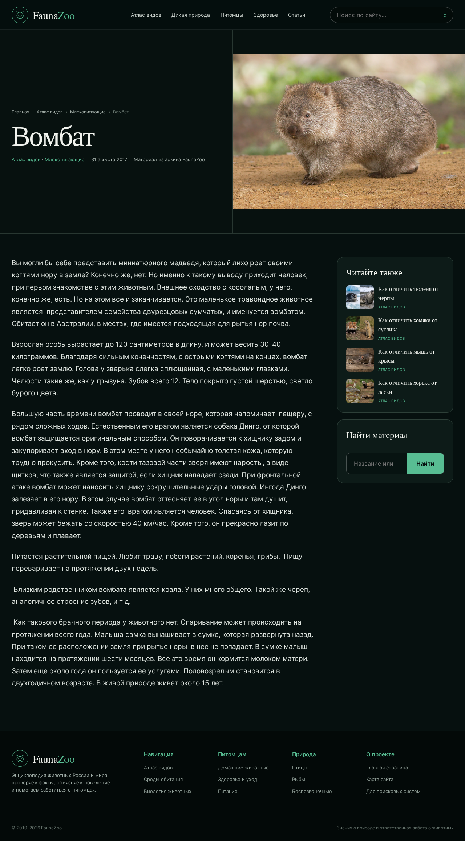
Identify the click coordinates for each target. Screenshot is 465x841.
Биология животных (167, 791)
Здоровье (266, 15)
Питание (228, 791)
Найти (425, 463)
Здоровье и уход (237, 779)
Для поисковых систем (393, 791)
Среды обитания (163, 779)
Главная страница (387, 767)
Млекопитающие (88, 112)
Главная (20, 112)
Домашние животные (243, 767)
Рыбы (298, 779)
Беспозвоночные (312, 791)
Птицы (299, 767)
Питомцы (232, 15)
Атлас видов (146, 15)
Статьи (296, 15)
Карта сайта (379, 779)
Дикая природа (190, 15)
